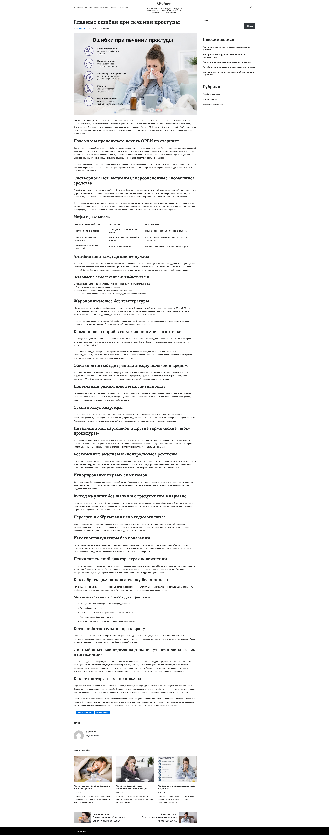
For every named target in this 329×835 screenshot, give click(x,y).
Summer (82, 28)
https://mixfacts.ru (93, 736)
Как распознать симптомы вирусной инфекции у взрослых (228, 73)
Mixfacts (164, 4)
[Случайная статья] (251, 7)
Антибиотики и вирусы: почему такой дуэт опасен (229, 67)
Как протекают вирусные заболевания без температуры (131, 787)
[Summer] (79, 735)
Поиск (205, 20)
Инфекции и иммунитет (99, 7)
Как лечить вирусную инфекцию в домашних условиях (92, 787)
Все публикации (80, 7)
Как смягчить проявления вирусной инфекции (227, 62)
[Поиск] (254, 7)
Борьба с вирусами (119, 7)
